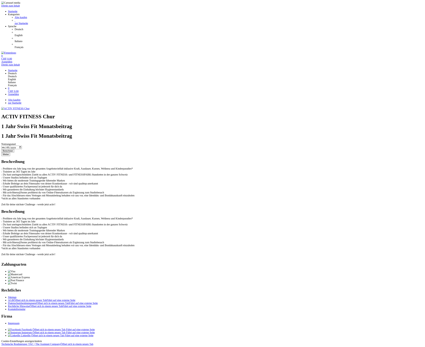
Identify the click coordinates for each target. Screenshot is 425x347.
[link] (219, 29)
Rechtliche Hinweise (49, 306)
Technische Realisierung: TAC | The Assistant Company (47, 344)
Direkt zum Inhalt (10, 5)
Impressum (13, 323)
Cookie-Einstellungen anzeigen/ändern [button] (21, 341)
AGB (41, 300)
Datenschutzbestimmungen (53, 303)
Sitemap (12, 297)
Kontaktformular (16, 309)
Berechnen (8, 151)
